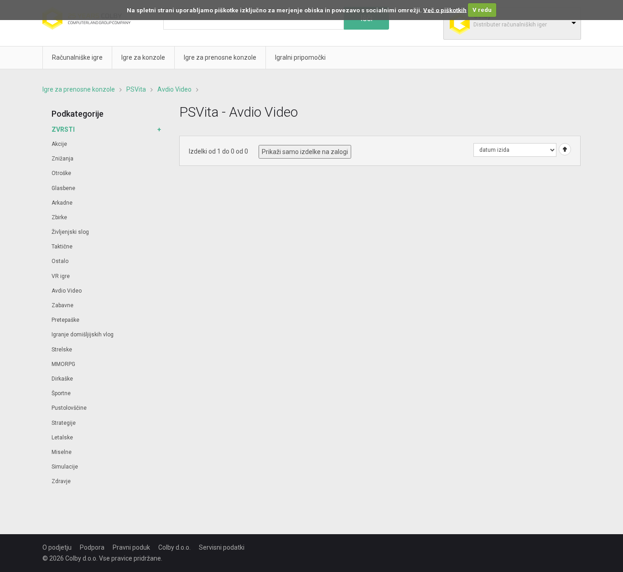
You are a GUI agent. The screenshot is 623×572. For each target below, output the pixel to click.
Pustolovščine (69, 408)
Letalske (62, 437)
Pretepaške (65, 320)
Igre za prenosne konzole (78, 89)
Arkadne (62, 203)
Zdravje (61, 481)
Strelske (62, 349)
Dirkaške (62, 379)
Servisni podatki (221, 547)
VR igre (61, 276)
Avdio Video (174, 89)
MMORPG (63, 364)
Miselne (62, 452)
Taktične (62, 246)
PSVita (136, 89)
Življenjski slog (70, 232)
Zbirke (59, 217)
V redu (482, 9)
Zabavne (62, 305)
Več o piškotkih (445, 9)
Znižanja (62, 158)
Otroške (61, 173)
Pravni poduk (131, 547)
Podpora (92, 547)
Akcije (59, 144)
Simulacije (65, 467)
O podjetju (57, 547)
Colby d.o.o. (174, 547)
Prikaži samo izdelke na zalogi (305, 151)
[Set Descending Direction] (563, 149)
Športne (61, 393)
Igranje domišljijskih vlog (83, 334)
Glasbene (63, 188)
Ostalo (60, 261)
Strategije (64, 423)
